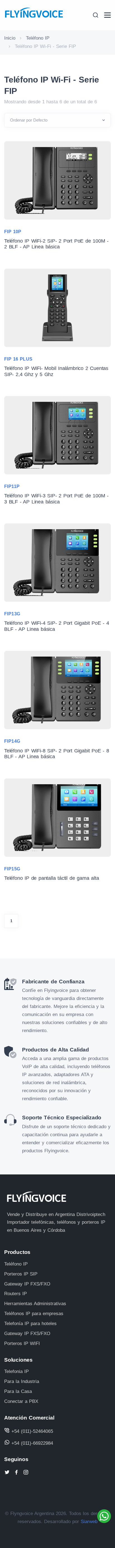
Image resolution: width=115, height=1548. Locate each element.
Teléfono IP (37, 38)
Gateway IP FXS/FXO (27, 1284)
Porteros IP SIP (20, 1274)
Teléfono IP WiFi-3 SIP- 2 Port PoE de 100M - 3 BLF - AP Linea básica (56, 499)
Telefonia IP (16, 1371)
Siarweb (89, 1521)
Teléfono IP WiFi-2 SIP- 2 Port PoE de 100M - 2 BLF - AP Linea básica (56, 244)
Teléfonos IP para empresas (33, 1313)
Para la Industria (21, 1381)
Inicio (9, 38)
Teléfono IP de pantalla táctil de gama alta (51, 878)
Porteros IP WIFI (22, 1343)
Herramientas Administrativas (35, 1303)
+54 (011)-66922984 (31, 1443)
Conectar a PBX (21, 1401)
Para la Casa (18, 1391)
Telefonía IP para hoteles (30, 1323)
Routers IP (15, 1293)
